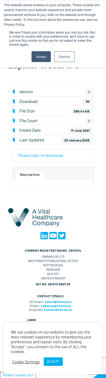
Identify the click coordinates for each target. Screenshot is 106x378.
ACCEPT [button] (53, 361)
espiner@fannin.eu (58, 309)
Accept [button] (41, 56)
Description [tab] (30, 174)
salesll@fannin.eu (58, 301)
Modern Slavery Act (18, 375)
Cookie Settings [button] (26, 361)
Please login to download (40, 155)
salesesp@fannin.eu (55, 306)
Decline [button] (64, 56)
